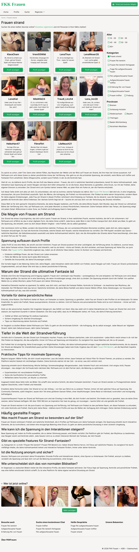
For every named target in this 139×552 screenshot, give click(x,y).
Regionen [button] (39, 12)
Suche (27, 12)
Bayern (130, 114)
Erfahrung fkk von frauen (120, 87)
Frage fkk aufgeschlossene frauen (121, 70)
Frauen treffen (116, 95)
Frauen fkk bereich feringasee (122, 65)
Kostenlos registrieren (44, 27)
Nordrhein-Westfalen (118, 126)
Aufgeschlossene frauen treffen (120, 81)
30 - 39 (124, 38)
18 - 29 (113, 38)
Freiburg (130, 95)
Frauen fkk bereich (117, 60)
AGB (123, 548)
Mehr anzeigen (70, 510)
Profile (16, 12)
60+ (111, 46)
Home (5, 12)
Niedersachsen (116, 114)
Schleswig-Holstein (118, 109)
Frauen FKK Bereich (101, 192)
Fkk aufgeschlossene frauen (121, 76)
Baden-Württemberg (118, 122)
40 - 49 (113, 42)
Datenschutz (132, 548)
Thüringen (114, 118)
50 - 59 (124, 42)
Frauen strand (76, 532)
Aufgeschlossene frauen (120, 91)
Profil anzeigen (13, 70)
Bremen (113, 105)
